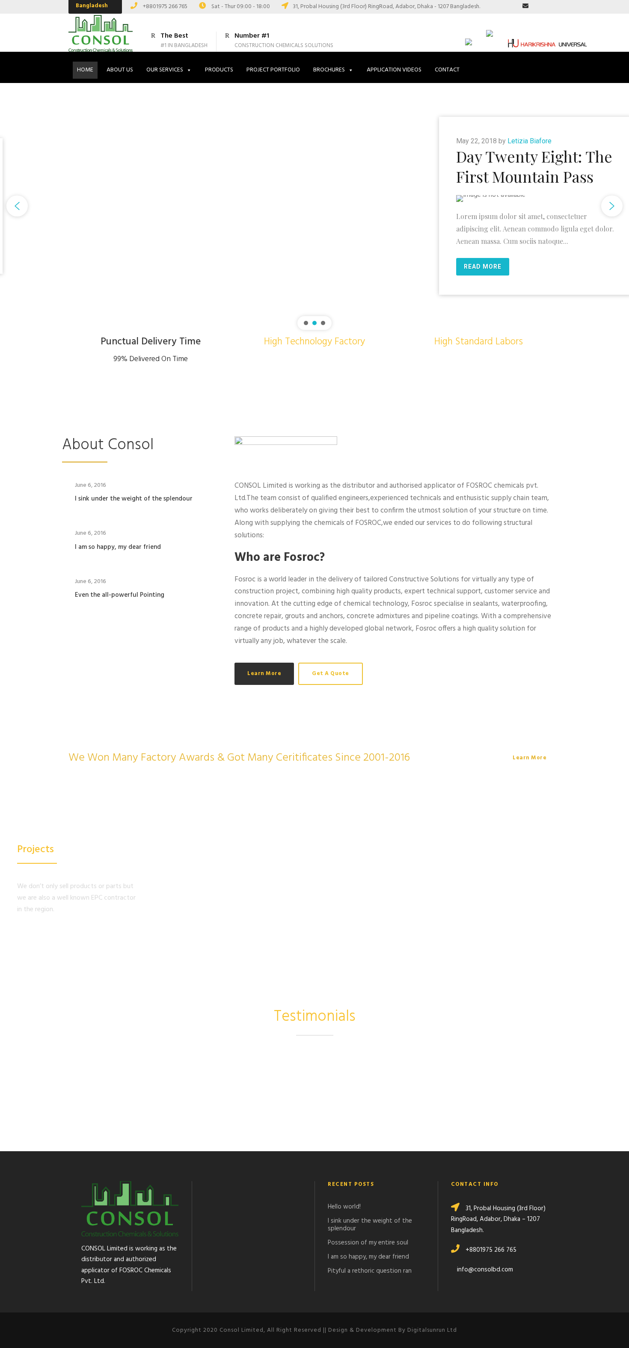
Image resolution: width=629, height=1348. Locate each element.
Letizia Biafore (170, 141)
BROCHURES (329, 70)
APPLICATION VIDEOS (394, 70)
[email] (525, 7)
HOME (85, 70)
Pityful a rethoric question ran (370, 1271)
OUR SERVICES (164, 70)
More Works (35, 934)
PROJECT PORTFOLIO (273, 70)
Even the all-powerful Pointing (119, 595)
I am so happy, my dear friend (118, 547)
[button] (17, 206)
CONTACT (447, 70)
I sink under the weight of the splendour (134, 499)
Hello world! (344, 1207)
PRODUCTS (219, 70)
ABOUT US (120, 70)
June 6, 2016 (90, 485)
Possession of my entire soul (368, 1243)
